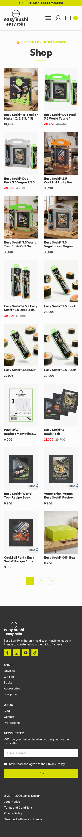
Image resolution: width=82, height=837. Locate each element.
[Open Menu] (48, 18)
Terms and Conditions (18, 807)
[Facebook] (7, 652)
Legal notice (12, 801)
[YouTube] (25, 652)
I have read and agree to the (36, 764)
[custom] (34, 652)
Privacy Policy (55, 764)
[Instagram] (16, 652)
